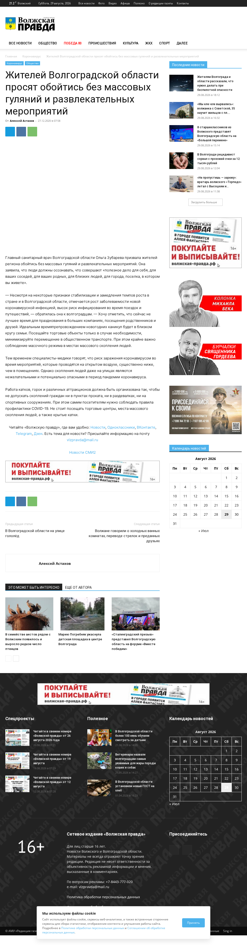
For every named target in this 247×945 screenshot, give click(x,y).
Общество (47, 43)
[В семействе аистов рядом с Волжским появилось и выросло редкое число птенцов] (29, 613)
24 (175, 514)
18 (185, 505)
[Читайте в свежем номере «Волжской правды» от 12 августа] (17, 784)
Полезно (139, 3)
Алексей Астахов (22, 120)
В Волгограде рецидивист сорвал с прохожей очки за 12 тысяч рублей (218, 159)
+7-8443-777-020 (119, 881)
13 (206, 496)
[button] (236, 43)
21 (216, 505)
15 (226, 496)
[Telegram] (230, 3)
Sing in (227, 931)
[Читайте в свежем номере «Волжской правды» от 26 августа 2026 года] (17, 737)
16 (237, 496)
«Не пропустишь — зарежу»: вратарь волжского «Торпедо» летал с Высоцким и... (219, 182)
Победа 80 (73, 43)
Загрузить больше (204, 202)
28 (216, 514)
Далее (182, 43)
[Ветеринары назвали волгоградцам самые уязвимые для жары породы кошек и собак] (99, 760)
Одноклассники (121, 427)
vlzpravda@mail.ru (82, 440)
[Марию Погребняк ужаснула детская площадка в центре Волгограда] (82, 613)
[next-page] (16, 658)
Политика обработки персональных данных (103, 897)
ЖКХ (148, 43)
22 (226, 505)
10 (175, 496)
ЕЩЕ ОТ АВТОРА (78, 587)
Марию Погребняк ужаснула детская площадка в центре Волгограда (80, 639)
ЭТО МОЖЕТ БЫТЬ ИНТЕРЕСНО (33, 587)
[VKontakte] (238, 3)
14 (216, 496)
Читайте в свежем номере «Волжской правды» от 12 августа (52, 782)
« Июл (204, 530)
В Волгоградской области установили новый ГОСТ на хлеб (134, 786)
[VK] (21, 131)
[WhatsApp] (32, 131)
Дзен (38, 433)
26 (195, 514)
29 (226, 514)
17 (175, 505)
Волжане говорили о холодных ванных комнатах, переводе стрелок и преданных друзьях (124, 536)
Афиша (125, 3)
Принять (193, 923)
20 (206, 505)
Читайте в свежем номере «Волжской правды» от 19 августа (52, 759)
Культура (130, 43)
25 (185, 514)
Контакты (183, 3)
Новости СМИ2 (82, 452)
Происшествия (102, 43)
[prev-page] (8, 658)
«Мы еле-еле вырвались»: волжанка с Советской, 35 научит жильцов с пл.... (216, 108)
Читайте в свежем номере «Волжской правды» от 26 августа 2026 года (52, 736)
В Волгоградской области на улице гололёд (35, 533)
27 (206, 514)
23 (237, 505)
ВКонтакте (146, 427)
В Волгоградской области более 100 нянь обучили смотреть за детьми (133, 736)
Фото (101, 3)
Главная (11, 56)
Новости (97, 427)
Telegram (24, 433)
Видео (113, 3)
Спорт (164, 43)
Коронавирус (31, 56)
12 (195, 496)
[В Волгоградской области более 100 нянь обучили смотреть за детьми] (99, 737)
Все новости (86, 3)
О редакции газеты (161, 3)
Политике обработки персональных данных (92, 928)
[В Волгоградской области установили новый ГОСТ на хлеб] (99, 788)
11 (185, 496)
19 (195, 505)
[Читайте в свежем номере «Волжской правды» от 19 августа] (17, 760)
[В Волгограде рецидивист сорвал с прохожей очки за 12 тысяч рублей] (181, 160)
